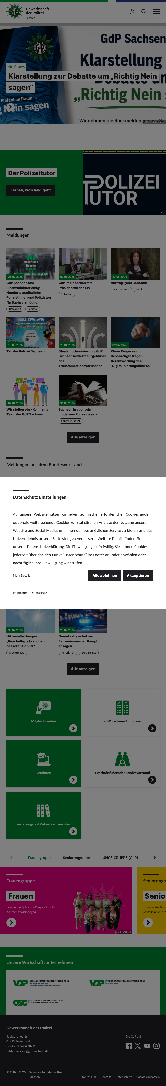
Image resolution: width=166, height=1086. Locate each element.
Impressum (20, 593)
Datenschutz (39, 593)
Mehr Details (21, 575)
